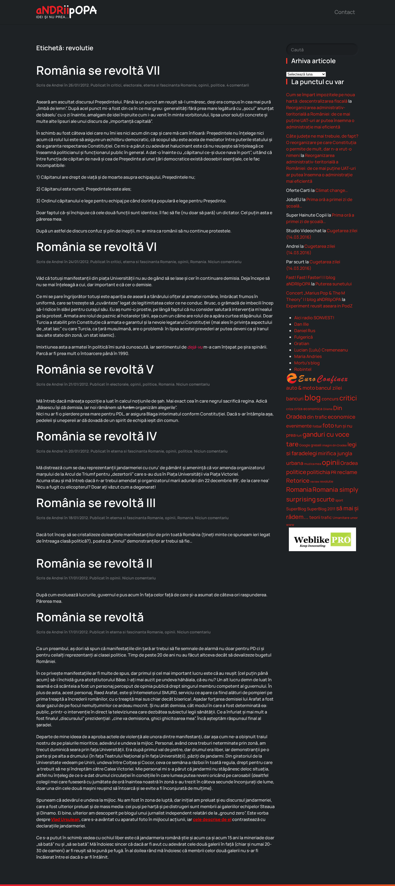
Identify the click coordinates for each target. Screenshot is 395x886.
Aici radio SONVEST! (314, 318)
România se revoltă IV (96, 436)
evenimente (299, 426)
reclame (347, 472)
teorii (314, 517)
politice (218, 85)
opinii (203, 85)
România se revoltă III (96, 502)
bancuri (295, 398)
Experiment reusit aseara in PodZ (319, 306)
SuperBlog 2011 (321, 508)
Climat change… (331, 190)
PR (333, 472)
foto (328, 425)
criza (289, 409)
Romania (198, 261)
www (290, 524)
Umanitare (341, 517)
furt (299, 435)
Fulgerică (303, 337)
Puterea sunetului (333, 284)
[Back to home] (66, 12)
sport (339, 500)
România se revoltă (90, 617)
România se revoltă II (94, 563)
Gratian (301, 343)
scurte (326, 499)
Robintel (302, 369)
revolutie (326, 481)
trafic (326, 517)
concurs (330, 399)
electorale (132, 85)
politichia (318, 472)
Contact (345, 12)
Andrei (57, 85)
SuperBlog (296, 509)
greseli (316, 445)
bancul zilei (329, 388)
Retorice (298, 480)
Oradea (349, 463)
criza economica (308, 408)
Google (304, 445)
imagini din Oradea (334, 445)
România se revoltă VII (98, 70)
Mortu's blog (307, 363)
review (314, 481)
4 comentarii (238, 85)
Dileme (327, 409)
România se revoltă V (95, 369)
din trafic (317, 417)
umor (354, 517)
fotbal (317, 426)
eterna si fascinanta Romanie (169, 85)
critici (116, 85)
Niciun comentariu (225, 261)
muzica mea (312, 464)
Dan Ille (301, 324)
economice (341, 416)
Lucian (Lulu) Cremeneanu (321, 350)
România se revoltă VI (96, 246)
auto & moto (300, 387)
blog (312, 397)
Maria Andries (308, 356)
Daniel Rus (304, 330)
